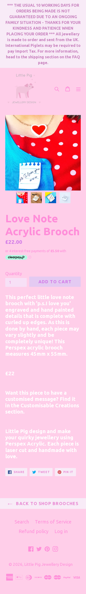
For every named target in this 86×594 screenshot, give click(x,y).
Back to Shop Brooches (47, 503)
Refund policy (33, 531)
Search (22, 521)
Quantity (13, 273)
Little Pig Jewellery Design (48, 564)
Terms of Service (53, 521)
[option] (22, 198)
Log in (61, 531)
